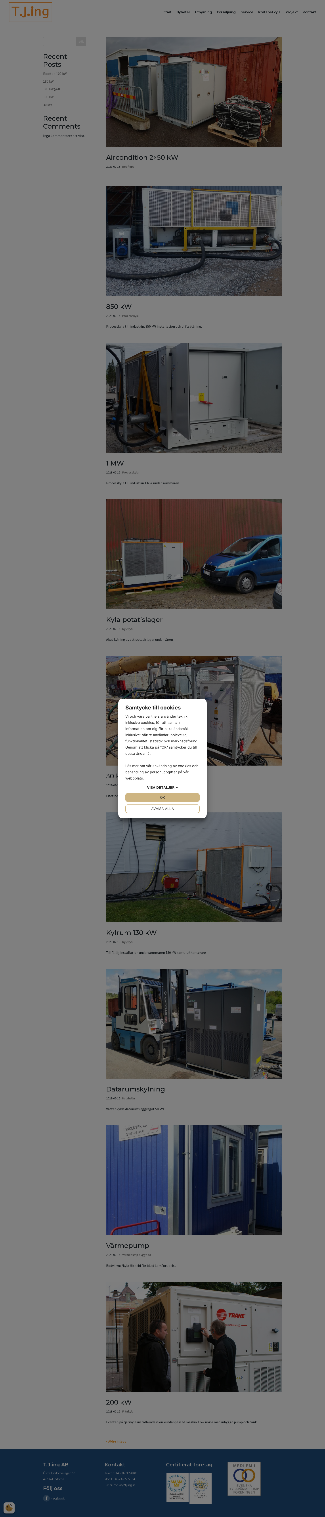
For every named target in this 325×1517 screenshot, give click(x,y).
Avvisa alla (162, 808)
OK (162, 797)
